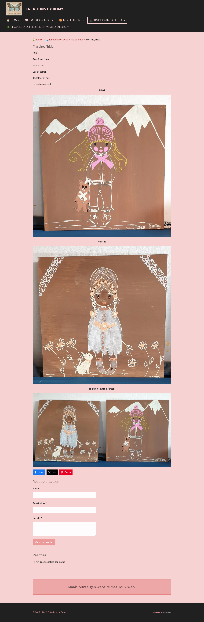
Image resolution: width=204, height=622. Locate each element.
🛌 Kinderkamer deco (57, 39)
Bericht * (37, 518)
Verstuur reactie (43, 542)
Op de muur (77, 39)
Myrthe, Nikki (93, 39)
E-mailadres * (40, 503)
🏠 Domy (38, 39)
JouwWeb (126, 587)
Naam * (36, 488)
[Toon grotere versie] (102, 315)
